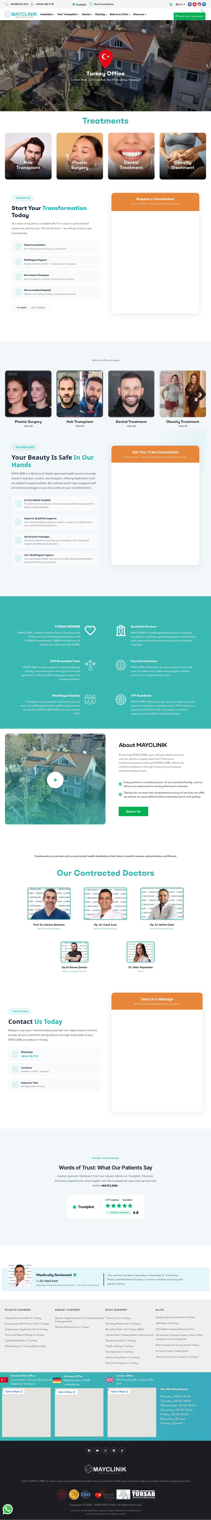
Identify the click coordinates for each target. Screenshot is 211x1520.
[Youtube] (194, 4)
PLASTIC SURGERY (18, 1309)
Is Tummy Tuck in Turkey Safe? (172, 1350)
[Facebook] (190, 4)
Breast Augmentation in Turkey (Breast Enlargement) (79, 1319)
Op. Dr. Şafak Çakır (162, 924)
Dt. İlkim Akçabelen (140, 967)
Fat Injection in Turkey (119, 1351)
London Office (124, 1375)
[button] (4, 66)
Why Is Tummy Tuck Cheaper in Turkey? (177, 1356)
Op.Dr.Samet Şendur (74, 967)
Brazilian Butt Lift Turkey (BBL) (125, 1329)
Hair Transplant (28, 165)
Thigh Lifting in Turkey (119, 1346)
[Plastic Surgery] (80, 156)
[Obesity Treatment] (183, 156)
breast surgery (68, 1309)
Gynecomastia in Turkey (121, 1340)
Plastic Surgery (80, 165)
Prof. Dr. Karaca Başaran (49, 924)
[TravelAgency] (123, 1494)
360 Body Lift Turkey (167, 1323)
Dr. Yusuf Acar (49, 1280)
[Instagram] (199, 4)
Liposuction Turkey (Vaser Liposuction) (129, 1334)
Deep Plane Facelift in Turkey (23, 1318)
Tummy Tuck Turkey (118, 1318)
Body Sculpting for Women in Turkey (175, 1317)
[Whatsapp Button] (8, 1509)
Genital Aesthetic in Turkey (122, 1357)
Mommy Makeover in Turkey (123, 1323)
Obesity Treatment (182, 165)
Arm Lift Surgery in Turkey (122, 1362)
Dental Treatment (131, 165)
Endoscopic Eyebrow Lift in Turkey (26, 1329)
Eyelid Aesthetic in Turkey (21, 1340)
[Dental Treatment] (131, 156)
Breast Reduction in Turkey (72, 1326)
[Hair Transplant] (28, 156)
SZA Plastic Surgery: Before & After (175, 1329)
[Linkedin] (204, 4)
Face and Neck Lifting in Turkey (24, 1334)
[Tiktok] (122, 1450)
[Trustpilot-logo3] (79, 4)
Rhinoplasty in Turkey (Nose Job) (25, 1346)
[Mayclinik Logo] (21, 14)
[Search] (202, 11)
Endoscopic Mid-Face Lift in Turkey (27, 1323)
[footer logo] (105, 1469)
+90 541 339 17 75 (29, 1056)
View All (28, 425)
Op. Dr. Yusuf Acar (105, 924)
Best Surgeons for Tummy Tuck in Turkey (177, 1344)
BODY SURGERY (116, 1309)
